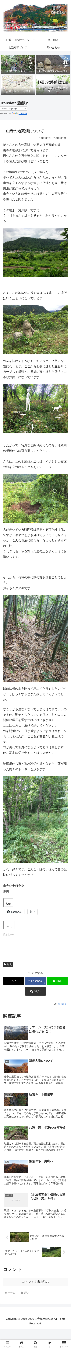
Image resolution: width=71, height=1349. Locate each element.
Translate (23, 113)
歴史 (9, 964)
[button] (35, 991)
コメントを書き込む (35, 1281)
